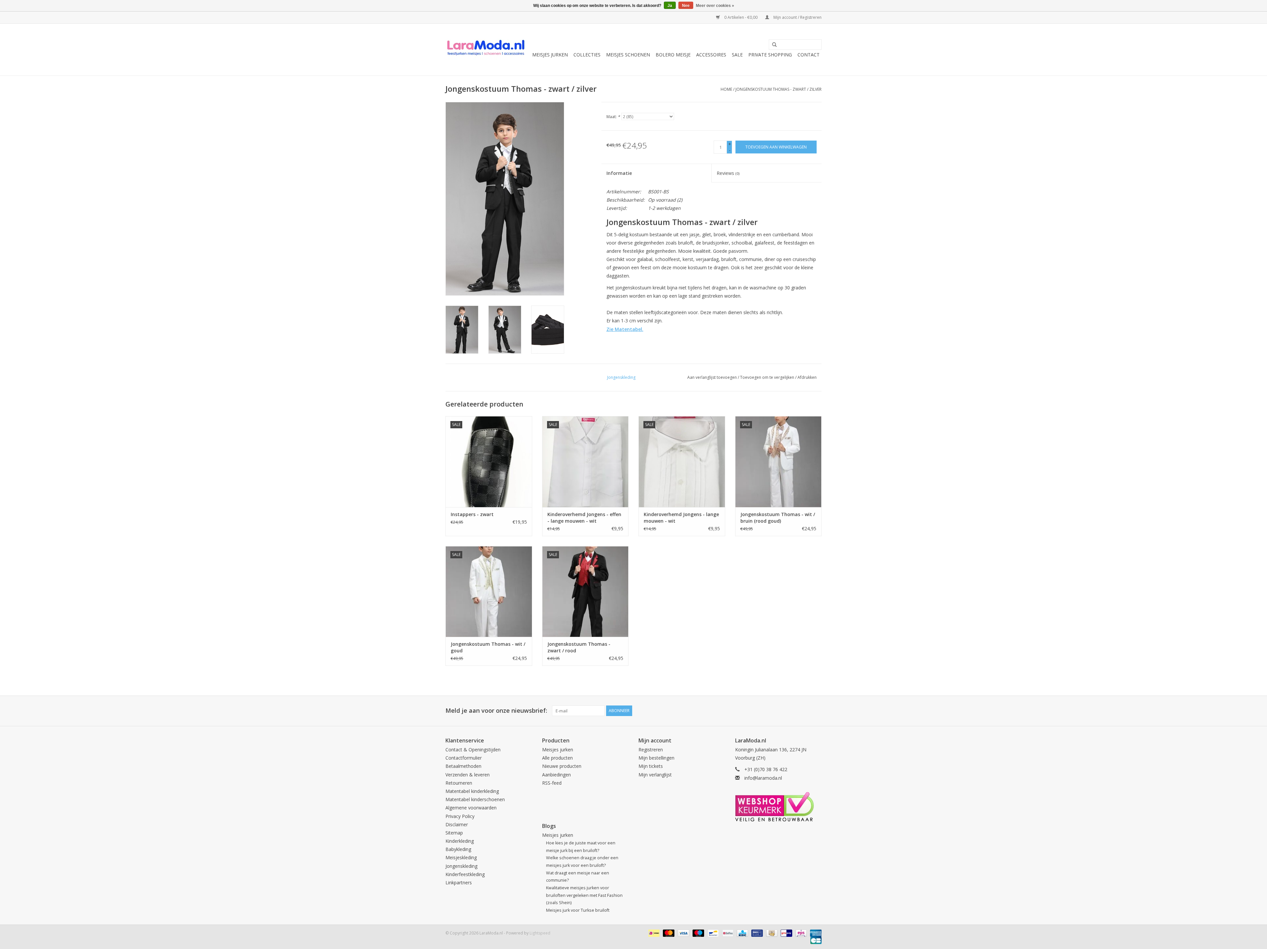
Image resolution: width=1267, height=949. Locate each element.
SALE (737, 54)
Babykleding (458, 849)
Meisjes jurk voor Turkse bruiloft (577, 910)
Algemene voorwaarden (471, 807)
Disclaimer (456, 824)
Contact (808, 54)
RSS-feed (552, 783)
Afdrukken (807, 377)
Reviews (728, 173)
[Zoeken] (772, 44)
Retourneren (458, 783)
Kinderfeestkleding (465, 874)
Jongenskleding (461, 866)
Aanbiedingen (556, 774)
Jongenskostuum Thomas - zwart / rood (578, 647)
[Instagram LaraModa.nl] (816, 710)
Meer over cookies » (715, 5)
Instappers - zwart (472, 514)
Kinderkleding (459, 841)
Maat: (613, 116)
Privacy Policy (459, 816)
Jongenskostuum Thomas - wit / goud (488, 647)
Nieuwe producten (561, 766)
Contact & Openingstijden (473, 749)
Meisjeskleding (461, 857)
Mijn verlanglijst (655, 774)
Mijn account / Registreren (797, 17)
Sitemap (454, 833)
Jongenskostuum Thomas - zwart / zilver (778, 89)
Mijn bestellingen (656, 758)
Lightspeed (540, 933)
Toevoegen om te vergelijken (767, 377)
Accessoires (711, 54)
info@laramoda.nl (763, 778)
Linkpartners (458, 882)
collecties (587, 54)
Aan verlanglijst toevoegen (712, 377)
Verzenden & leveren (467, 774)
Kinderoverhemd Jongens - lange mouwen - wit (681, 517)
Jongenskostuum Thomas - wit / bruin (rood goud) (777, 517)
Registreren (650, 749)
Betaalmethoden (463, 766)
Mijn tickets (650, 766)
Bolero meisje (673, 54)
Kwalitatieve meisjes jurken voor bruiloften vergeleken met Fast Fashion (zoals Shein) (584, 895)
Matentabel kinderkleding (472, 791)
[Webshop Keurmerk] (778, 806)
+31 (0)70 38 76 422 (765, 769)
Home (726, 89)
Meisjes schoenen (628, 54)
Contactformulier (463, 758)
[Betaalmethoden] (653, 932)
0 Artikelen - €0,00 (741, 17)
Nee (686, 5)
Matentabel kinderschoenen (475, 799)
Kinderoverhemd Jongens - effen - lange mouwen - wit (584, 517)
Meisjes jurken (550, 54)
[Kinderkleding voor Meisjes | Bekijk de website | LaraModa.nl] (485, 50)
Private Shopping (770, 54)
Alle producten (557, 758)
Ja (669, 5)
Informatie (619, 173)
